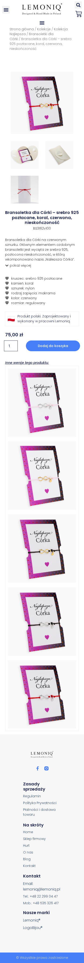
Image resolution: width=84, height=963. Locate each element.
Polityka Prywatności (39, 803)
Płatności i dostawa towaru (39, 812)
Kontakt (29, 865)
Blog (27, 859)
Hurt (26, 845)
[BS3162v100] (42, 103)
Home (28, 832)
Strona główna (22, 29)
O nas (28, 852)
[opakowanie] (59, 155)
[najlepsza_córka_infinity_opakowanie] (24, 155)
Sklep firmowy (34, 838)
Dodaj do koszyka (53, 346)
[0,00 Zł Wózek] (78, 14)
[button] (6, 10)
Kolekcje (44, 29)
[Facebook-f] (37, 768)
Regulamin (32, 796)
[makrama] (24, 189)
